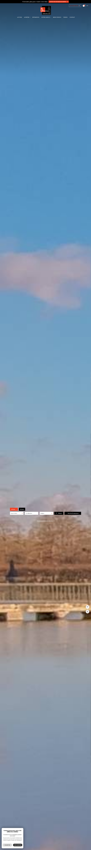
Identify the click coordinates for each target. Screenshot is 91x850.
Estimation (35, 17)
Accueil (19, 17)
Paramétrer (7, 845)
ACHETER (26, 17)
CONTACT (72, 17)
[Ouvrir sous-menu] (30, 17)
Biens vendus (57, 17)
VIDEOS (65, 17)
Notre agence (45, 17)
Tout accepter (17, 845)
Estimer (22, 509)
